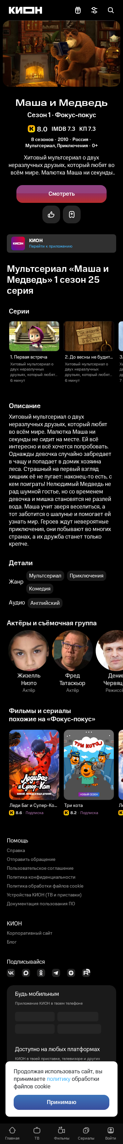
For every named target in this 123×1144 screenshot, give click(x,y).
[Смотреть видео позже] (72, 214)
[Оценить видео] (51, 214)
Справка (16, 851)
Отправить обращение (31, 859)
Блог (12, 942)
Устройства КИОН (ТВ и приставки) (44, 895)
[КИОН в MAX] (28, 973)
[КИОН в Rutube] (88, 973)
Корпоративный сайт (29, 933)
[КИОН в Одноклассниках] (43, 973)
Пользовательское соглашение (40, 868)
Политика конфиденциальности (41, 877)
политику (58, 1079)
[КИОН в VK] (13, 973)
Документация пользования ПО (41, 904)
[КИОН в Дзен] (73, 973)
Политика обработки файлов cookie (45, 886)
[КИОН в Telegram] (58, 973)
